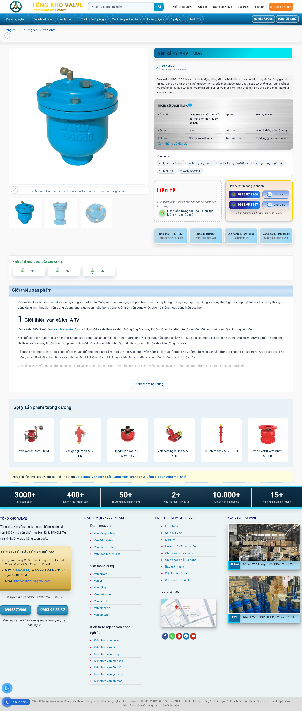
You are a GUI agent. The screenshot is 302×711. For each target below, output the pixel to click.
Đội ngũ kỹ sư (173, 532)
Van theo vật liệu (104, 547)
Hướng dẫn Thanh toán (180, 546)
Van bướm (100, 574)
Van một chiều (103, 594)
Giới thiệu (243, 6)
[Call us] (172, 636)
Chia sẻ (202, 6)
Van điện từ (101, 601)
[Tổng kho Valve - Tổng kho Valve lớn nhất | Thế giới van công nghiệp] (17, 6)
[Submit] (159, 7)
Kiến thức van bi (104, 647)
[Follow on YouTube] (193, 636)
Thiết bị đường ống (92, 19)
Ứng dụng (175, 19)
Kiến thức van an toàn (108, 680)
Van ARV (49, 30)
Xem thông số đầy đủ (172, 144)
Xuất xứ (193, 19)
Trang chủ (10, 30)
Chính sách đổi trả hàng (180, 559)
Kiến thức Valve (182, 6)
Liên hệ (259, 6)
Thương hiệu (154, 19)
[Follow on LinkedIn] (186, 636)
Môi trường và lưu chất (125, 19)
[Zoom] (14, 190)
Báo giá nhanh (283, 6)
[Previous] (17, 117)
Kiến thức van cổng (106, 654)
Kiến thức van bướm (107, 640)
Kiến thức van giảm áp (108, 674)
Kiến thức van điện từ (108, 667)
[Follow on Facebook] (165, 636)
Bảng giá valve (222, 6)
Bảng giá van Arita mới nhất (166, 477)
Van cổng (100, 587)
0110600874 (21, 570)
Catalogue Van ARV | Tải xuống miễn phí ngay (109, 477)
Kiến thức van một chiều (109, 660)
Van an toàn (102, 614)
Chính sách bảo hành (179, 553)
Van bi (98, 580)
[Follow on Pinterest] (179, 636)
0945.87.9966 (263, 19)
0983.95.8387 (287, 19)
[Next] (139, 117)
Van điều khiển (43, 19)
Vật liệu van (66, 19)
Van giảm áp (102, 607)
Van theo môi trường (107, 553)
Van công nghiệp (16, 19)
